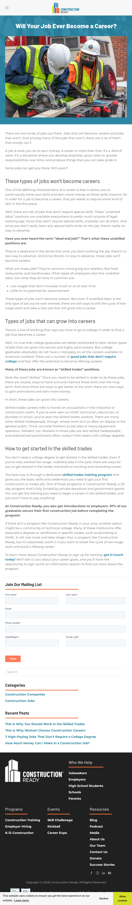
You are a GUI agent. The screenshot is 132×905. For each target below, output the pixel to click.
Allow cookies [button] (122, 898)
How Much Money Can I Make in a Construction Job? (47, 743)
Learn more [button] (21, 900)
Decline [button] (104, 898)
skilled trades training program (87, 475)
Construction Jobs (20, 701)
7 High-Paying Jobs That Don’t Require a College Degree (50, 737)
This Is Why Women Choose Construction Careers (45, 730)
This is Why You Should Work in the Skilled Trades (45, 724)
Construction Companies (25, 694)
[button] (7, 7)
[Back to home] (66, 7)
